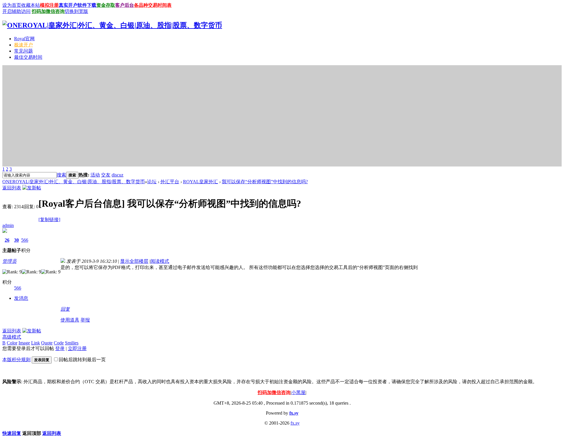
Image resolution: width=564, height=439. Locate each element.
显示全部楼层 (134, 261)
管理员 (9, 261)
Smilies (71, 342)
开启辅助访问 (16, 11)
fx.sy (293, 413)
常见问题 (23, 50)
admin (8, 225)
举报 (85, 319)
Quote (47, 342)
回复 (65, 309)
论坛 (152, 181)
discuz (117, 174)
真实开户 (68, 5)
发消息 (21, 298)
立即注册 (77, 348)
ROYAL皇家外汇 (200, 181)
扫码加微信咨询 (48, 11)
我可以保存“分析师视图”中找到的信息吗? (265, 181)
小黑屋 (298, 392)
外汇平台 (169, 181)
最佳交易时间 (28, 57)
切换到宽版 (76, 11)
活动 (95, 174)
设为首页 (11, 5)
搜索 (61, 174)
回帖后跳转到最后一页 (82, 359)
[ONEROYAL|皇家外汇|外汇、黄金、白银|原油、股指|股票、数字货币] (112, 25)
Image (24, 342)
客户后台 (124, 5)
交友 (105, 174)
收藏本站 (30, 5)
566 (24, 240)
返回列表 (11, 187)
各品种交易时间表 (153, 5)
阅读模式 (159, 261)
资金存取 (105, 5)
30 (16, 240)
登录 (60, 348)
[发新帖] (31, 187)
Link (35, 342)
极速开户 (23, 44)
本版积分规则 (16, 359)
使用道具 (70, 319)
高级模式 (11, 336)
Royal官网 (24, 38)
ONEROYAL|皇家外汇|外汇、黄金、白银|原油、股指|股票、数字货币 (73, 181)
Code (59, 342)
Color (12, 342)
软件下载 (87, 5)
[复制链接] (49, 219)
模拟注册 (49, 5)
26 (7, 240)
